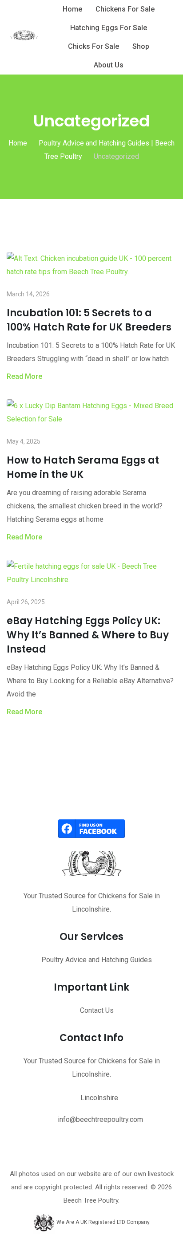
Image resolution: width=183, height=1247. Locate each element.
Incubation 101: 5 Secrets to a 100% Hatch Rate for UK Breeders (89, 320)
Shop (140, 46)
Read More (24, 376)
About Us (108, 65)
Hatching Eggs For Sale (108, 28)
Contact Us (97, 1010)
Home (72, 9)
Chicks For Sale (93, 46)
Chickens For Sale (125, 9)
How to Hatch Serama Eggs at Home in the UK (83, 467)
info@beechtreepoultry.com (100, 1119)
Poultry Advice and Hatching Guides (96, 960)
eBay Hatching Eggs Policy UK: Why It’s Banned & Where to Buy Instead (88, 635)
